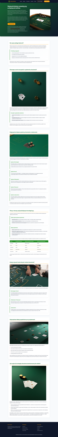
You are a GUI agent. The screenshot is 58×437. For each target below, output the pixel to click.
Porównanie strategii (25, 429)
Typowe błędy (24, 430)
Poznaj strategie (40, 1)
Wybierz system (47, 1)
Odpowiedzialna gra (40, 430)
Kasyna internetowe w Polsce (15, 28)
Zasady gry (23, 426)
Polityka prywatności (40, 426)
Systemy (24, 1)
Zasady (21, 1)
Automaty (32, 1)
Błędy (35, 1)
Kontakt (38, 429)
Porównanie (28, 1)
